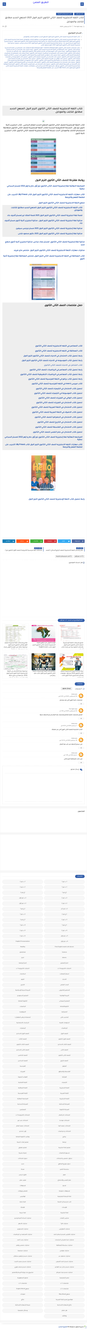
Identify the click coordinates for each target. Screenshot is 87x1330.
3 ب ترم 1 (22, 914)
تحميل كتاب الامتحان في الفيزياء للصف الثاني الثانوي (59, 403)
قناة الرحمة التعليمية (64, 1196)
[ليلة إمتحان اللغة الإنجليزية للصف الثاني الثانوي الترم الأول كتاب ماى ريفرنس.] (43, 661)
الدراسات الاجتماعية (22, 1023)
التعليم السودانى (64, 1001)
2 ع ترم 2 (64, 914)
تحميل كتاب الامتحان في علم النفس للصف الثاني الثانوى (57, 432)
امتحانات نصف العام (22, 1126)
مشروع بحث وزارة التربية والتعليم (22, 1272)
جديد (22, 1164)
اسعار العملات (64, 974)
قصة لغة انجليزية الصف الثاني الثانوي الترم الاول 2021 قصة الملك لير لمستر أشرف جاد (44, 216)
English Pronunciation (23, 941)
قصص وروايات (22, 1191)
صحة (22, 1169)
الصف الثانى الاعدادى (22, 1050)
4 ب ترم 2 (64, 930)
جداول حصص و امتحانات (64, 1158)
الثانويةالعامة (64, 1006)
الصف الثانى (64, 1050)
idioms (64, 958)
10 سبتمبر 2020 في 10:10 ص (68, 740)
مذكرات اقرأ (64, 1223)
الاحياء (64, 979)
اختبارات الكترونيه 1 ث (22, 968)
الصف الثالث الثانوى (23, 1044)
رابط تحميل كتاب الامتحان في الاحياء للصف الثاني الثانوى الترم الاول (52, 356)
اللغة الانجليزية (64, 1088)
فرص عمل (22, 1180)
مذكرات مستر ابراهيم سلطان (22, 1256)
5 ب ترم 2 (22, 930)
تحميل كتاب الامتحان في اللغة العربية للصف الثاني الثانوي (56, 407)
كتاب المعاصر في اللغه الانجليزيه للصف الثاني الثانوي (58, 346)
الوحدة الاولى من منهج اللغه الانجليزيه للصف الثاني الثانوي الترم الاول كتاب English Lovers (44, 645)
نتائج (22, 1299)
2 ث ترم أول (79, 14)
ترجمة (64, 1142)
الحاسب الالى (64, 1017)
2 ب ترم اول (22, 898)
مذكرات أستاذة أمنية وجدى (22, 1218)
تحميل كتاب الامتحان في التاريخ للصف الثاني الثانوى (59, 422)
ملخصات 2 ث (22, 1283)
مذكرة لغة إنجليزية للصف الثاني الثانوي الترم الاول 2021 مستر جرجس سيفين (49, 229)
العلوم (64, 1066)
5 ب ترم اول (64, 936)
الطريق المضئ (41, 2)
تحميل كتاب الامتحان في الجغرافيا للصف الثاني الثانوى (58, 417)
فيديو (64, 1185)
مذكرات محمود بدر (64, 1256)
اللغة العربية (64, 1093)
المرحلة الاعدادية (22, 1104)
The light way (73, 709)
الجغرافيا (64, 1012)
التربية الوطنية (64, 996)
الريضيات (23, 1028)
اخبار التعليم (64, 963)
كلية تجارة (23, 1202)
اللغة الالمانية (22, 1082)
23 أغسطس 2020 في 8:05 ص (67, 696)
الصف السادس (23, 1061)
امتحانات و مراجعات (64, 1131)
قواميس (22, 1196)
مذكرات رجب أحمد (22, 1240)
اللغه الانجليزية (64, 1099)
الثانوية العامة (22, 1001)
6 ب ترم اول (64, 941)
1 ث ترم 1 (64, 887)
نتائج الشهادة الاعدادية (64, 1305)
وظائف (64, 1316)
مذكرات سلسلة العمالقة (64, 1245)
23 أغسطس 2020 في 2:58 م (68, 711)
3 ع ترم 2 (22, 920)
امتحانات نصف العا (64, 1126)
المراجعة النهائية (22, 1099)
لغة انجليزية (64, 1213)
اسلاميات (23, 974)
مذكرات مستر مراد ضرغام (64, 1272)
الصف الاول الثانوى (64, 1039)
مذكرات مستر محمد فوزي (22, 1267)
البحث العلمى (64, 985)
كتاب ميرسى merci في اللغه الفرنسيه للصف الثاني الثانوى (56, 384)
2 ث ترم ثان (64, 909)
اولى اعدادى (22, 1131)
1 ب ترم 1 (64, 882)
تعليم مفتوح (23, 1147)
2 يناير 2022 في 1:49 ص (70, 755)
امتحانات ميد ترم (23, 1120)
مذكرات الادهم (22, 1223)
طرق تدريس (23, 1175)
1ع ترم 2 (22, 892)
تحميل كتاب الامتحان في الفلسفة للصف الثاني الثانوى (58, 427)
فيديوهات (23, 1185)
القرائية (64, 1077)
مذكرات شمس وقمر (22, 1245)
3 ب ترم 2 (64, 920)
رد (81, 704)
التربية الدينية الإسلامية (22, 990)
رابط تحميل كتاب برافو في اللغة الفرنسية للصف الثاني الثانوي (55, 379)
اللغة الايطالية (22, 1088)
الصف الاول (64, 1034)
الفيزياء (22, 1072)
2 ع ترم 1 (22, 909)
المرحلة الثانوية (64, 1110)
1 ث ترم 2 (22, 887)
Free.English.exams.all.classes (64, 947)
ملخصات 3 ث (64, 1289)
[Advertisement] (43, 88)
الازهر (22, 979)
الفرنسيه (23, 1066)
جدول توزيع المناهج (64, 1164)
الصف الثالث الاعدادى (64, 1044)
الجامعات (23, 1006)
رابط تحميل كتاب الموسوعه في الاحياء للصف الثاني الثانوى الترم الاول (51, 361)
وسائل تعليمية (23, 1310)
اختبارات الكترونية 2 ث (64, 968)
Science (64, 952)
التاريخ (23, 985)
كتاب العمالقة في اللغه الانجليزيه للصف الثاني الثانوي (58, 351)
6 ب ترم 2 (22, 936)
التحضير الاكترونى (64, 990)
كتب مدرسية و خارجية (64, 14)
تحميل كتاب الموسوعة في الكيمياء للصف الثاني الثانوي (58, 393)
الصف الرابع (64, 1061)
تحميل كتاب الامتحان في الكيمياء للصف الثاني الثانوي (58, 389)
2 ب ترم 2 (64, 898)
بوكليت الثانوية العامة (23, 1137)
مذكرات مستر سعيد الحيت (22, 1261)
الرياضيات (64, 1028)
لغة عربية (22, 1213)
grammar (23, 952)
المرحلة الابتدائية (64, 1104)
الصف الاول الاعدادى (22, 1034)
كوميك (23, 1207)
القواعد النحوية (22, 1077)
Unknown (74, 694)
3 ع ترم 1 (64, 925)
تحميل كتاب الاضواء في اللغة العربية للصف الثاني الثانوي (57, 412)
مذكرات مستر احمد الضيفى (64, 1261)
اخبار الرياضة (23, 963)
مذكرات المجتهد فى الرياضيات (22, 1234)
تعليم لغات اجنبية (22, 1142)
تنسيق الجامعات (64, 1153)
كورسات (64, 1207)
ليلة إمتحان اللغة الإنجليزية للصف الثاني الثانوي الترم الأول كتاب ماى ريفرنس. (44, 673)
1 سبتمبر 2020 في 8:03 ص (69, 726)
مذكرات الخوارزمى (64, 1229)
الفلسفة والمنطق (64, 1072)
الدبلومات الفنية (64, 1023)
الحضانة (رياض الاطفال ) (22, 1017)
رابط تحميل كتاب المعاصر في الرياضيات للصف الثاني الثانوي (55, 370)
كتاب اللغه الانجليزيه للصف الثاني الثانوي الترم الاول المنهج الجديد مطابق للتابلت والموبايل (51, 37)
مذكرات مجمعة (23, 1251)
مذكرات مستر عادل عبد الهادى (64, 1267)
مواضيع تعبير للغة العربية (64, 1299)
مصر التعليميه (64, 1278)
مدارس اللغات (64, 1218)
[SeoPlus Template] (85, 1327)
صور (64, 1175)
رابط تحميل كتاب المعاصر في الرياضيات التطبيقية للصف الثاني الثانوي (51, 375)
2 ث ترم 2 (64, 903)
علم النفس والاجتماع (64, 1180)
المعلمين (23, 1110)
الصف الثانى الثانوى (64, 1055)
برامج (64, 1137)
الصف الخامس (22, 1055)
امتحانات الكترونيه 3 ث (23, 1115)
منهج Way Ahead (64, 1294)
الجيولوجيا (22, 1012)
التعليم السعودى (22, 996)
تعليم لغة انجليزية (64, 1147)
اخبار (22, 958)
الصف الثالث (23, 1039)
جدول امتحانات (22, 1158)
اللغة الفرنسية (22, 1093)
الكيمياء (64, 1082)
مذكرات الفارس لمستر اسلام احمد (64, 1234)
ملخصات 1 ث (64, 1283)
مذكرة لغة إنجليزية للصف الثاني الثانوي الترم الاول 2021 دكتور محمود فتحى (50, 234)
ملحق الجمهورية (22, 1278)
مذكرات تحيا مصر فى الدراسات (64, 1240)
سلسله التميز (64, 1169)
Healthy (22, 947)
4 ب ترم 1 (22, 925)
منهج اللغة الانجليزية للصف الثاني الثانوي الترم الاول (61, 203)
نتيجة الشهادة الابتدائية (22, 1305)
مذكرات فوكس (64, 1251)
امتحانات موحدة (64, 1120)
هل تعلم (64, 1310)
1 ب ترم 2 (22, 882)
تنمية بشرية (23, 1153)
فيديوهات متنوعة (64, 1191)
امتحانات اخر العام (64, 1115)
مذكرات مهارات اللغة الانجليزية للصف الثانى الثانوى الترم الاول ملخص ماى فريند (49, 250)
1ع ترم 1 (64, 892)
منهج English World (22, 1289)
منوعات (22, 1294)
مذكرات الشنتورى (22, 1229)
